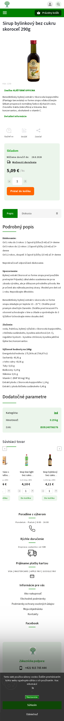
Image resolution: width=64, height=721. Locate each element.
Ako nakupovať (33, 593)
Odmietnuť (32, 714)
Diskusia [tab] (27, 213)
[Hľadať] (58, 4)
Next (59, 448)
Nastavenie (32, 697)
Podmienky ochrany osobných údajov (33, 604)
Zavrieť (50, 142)
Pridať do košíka (20, 191)
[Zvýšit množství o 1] (8, 490)
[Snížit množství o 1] (19, 490)
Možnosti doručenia (24, 162)
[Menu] (4, 12)
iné (56, 413)
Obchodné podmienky (33, 599)
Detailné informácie (15, 116)
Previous (5, 448)
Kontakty (33, 614)
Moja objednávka (32, 609)
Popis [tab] (10, 213)
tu (33, 687)
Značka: (19, 90)
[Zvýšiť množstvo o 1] (25, 181)
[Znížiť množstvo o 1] (9, 181)
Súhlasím (32, 705)
